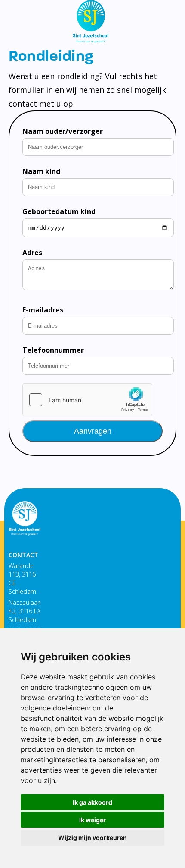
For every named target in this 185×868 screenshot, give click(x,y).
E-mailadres (42, 310)
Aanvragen (92, 431)
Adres (32, 252)
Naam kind (41, 171)
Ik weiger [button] (92, 820)
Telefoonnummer (53, 350)
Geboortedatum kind (59, 211)
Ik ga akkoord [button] (92, 802)
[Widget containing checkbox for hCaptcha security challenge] (87, 399)
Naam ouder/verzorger (62, 131)
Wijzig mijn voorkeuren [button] (92, 837)
